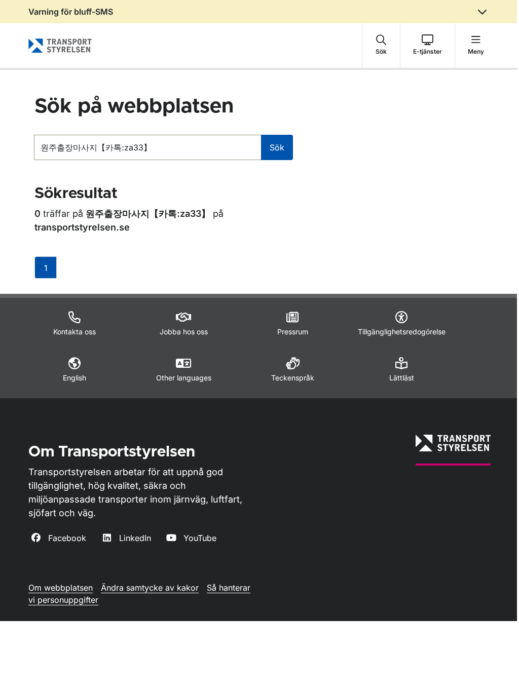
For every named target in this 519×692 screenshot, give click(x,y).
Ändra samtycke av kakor (150, 588)
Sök (277, 147)
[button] (381, 45)
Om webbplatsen (60, 588)
